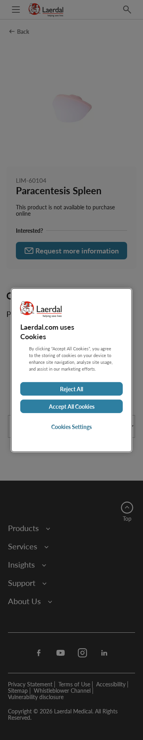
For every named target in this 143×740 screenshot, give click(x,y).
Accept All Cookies (72, 406)
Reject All (71, 389)
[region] (71, 370)
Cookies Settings (71, 427)
